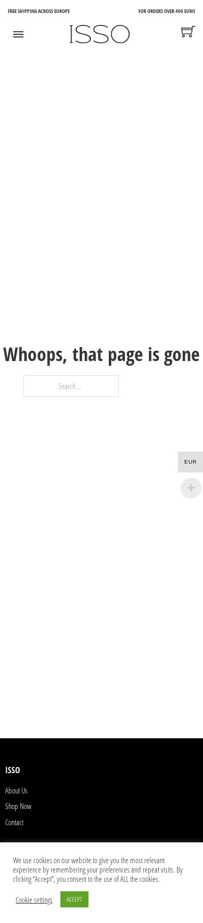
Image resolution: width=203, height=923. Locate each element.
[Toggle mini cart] (188, 31)
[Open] (18, 34)
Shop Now (18, 806)
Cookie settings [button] (34, 899)
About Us (16, 790)
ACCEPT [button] (74, 899)
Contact (14, 822)
